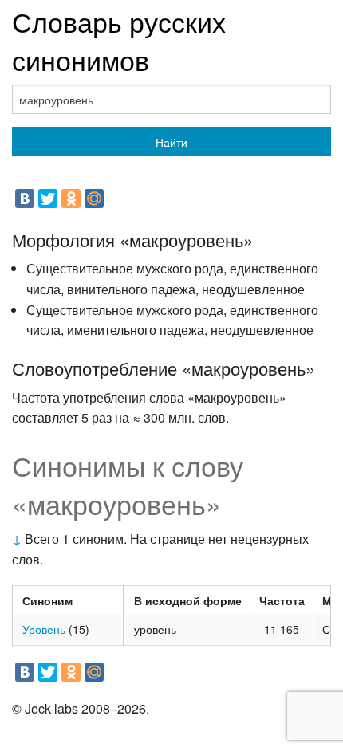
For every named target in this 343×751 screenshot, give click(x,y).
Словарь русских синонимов (119, 40)
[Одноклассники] (71, 198)
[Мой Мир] (94, 198)
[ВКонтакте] (24, 198)
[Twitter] (47, 198)
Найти (171, 142)
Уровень (43, 629)
